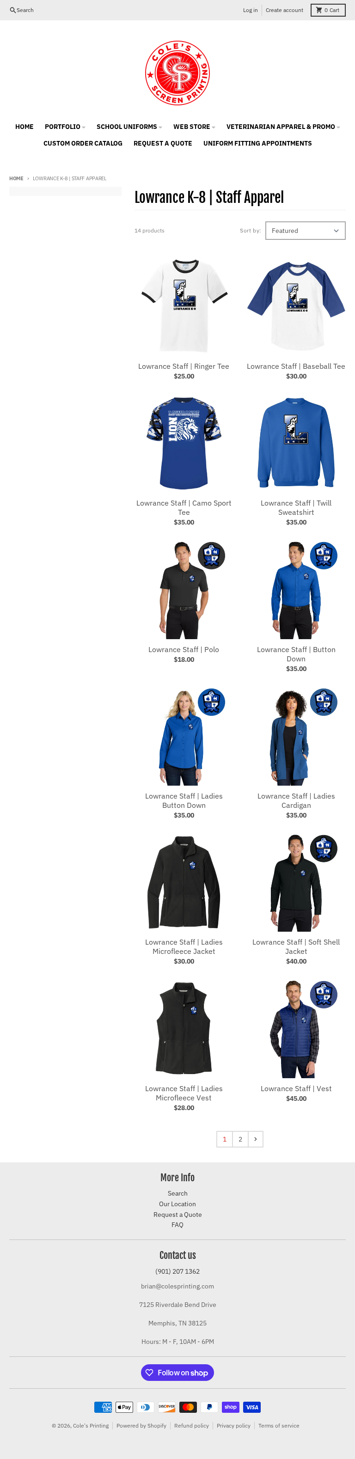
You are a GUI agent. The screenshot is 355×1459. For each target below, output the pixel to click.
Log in (250, 9)
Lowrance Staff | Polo (183, 649)
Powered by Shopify (141, 1425)
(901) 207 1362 (177, 1271)
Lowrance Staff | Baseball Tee (296, 366)
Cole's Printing (91, 1425)
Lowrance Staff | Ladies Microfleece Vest (184, 1093)
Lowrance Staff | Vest (296, 1088)
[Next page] (256, 1139)
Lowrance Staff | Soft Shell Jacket (296, 946)
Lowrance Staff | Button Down (296, 654)
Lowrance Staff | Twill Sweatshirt (296, 507)
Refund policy (191, 1425)
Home (16, 178)
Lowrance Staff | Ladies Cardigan (296, 800)
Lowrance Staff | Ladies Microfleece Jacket (184, 946)
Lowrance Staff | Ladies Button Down (184, 800)
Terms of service (279, 1425)
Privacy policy (234, 1425)
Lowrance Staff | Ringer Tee (183, 366)
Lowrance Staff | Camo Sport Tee (184, 507)
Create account (284, 9)
